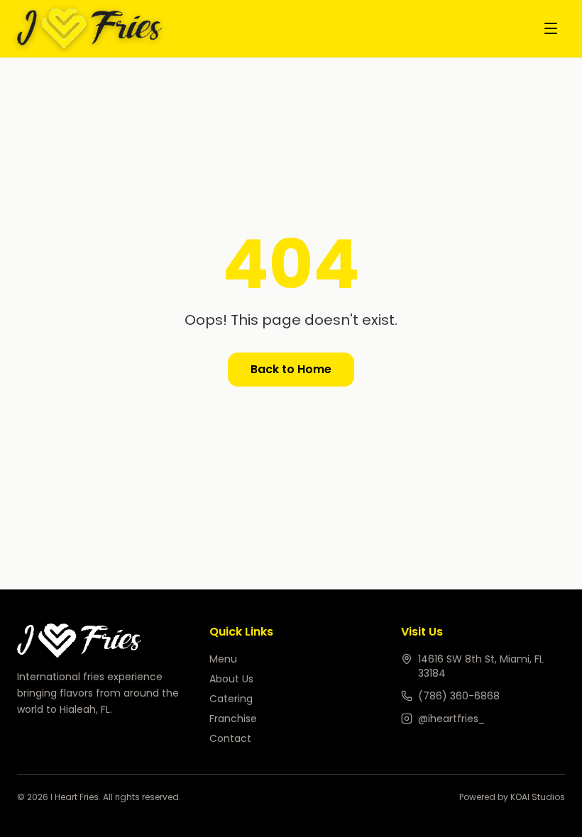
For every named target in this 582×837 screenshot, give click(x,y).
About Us (231, 679)
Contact (230, 738)
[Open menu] (551, 28)
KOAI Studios (537, 797)
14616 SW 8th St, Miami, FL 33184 (481, 666)
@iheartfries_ (451, 718)
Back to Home (291, 369)
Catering (231, 699)
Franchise (233, 718)
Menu (223, 659)
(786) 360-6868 (459, 696)
